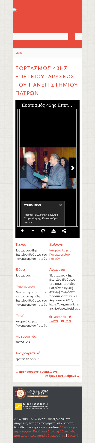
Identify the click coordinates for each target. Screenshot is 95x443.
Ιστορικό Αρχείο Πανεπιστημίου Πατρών (60, 254)
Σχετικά (73, 435)
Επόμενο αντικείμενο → (62, 376)
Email (68, 321)
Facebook (59, 317)
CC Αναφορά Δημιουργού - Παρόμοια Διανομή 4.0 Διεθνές (45, 429)
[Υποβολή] (71, 36)
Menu (19, 53)
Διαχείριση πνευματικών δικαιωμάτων (39, 435)
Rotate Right (43, 230)
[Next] (72, 168)
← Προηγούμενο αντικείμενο (36, 372)
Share (64, 230)
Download (53, 230)
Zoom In (22, 230)
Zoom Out (33, 230)
